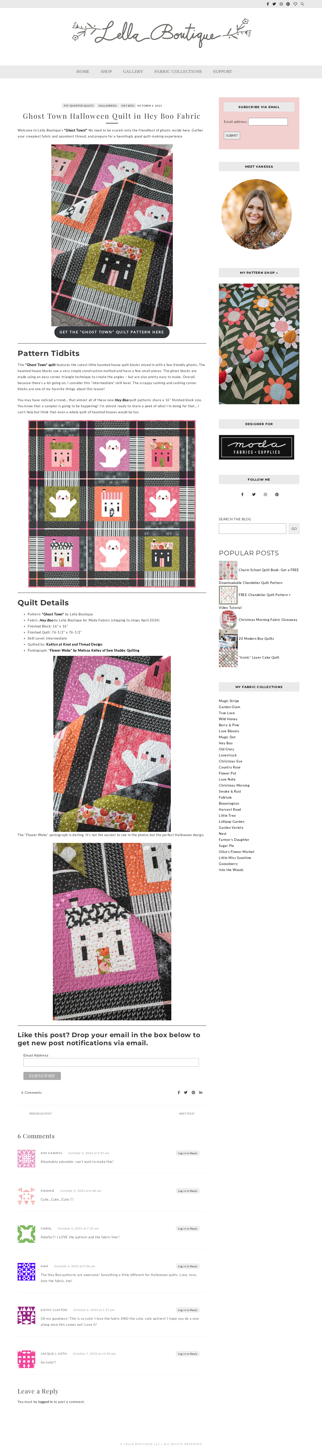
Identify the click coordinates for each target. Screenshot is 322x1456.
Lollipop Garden (231, 822)
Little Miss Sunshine (235, 858)
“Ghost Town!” (76, 130)
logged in (45, 1402)
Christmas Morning (234, 785)
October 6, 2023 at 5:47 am (88, 1153)
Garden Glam (229, 707)
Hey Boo (128, 105)
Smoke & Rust (230, 791)
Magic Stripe (229, 701)
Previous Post (40, 1113)
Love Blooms (229, 731)
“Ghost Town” (53, 614)
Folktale (225, 797)
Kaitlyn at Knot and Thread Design (74, 644)
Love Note (227, 779)
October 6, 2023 (149, 105)
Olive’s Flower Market (237, 852)
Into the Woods (231, 870)
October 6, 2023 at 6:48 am (80, 1191)
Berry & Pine (229, 725)
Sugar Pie (226, 846)
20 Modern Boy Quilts (256, 638)
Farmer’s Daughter (234, 840)
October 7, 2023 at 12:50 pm (94, 1353)
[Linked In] (199, 1092)
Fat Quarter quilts (79, 105)
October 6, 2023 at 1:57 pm (94, 1310)
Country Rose (230, 767)
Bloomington (229, 803)
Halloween (108, 105)
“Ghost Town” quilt (40, 365)
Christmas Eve (231, 761)
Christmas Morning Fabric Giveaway (268, 620)
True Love (227, 713)
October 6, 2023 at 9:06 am (74, 1266)
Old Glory (226, 749)
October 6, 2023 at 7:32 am (78, 1228)
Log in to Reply (187, 1153)
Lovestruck (228, 755)
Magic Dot (227, 737)
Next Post (187, 1113)
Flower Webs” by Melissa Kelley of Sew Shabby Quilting (95, 650)
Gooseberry (228, 864)
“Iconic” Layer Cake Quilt (259, 657)
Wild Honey (228, 719)
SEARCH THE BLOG (235, 519)
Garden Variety (231, 828)
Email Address (36, 1055)
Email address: (236, 122)
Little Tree (227, 815)
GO (294, 529)
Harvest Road (230, 809)
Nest (223, 834)
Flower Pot (227, 773)
